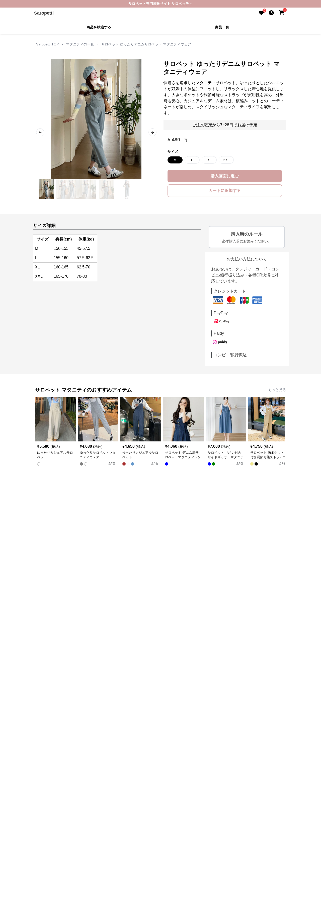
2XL (226, 160)
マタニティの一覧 (80, 44)
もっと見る (277, 390)
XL (209, 160)
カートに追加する (225, 190)
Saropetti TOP (47, 44)
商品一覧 (222, 27)
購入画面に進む (225, 176)
